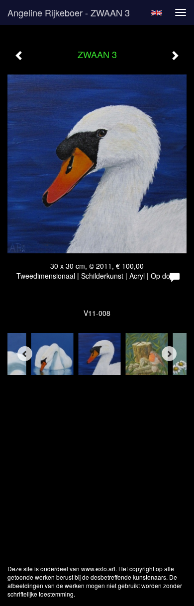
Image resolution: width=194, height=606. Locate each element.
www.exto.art (98, 568)
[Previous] (24, 353)
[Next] (169, 353)
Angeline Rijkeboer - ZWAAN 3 (68, 12)
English (156, 13)
